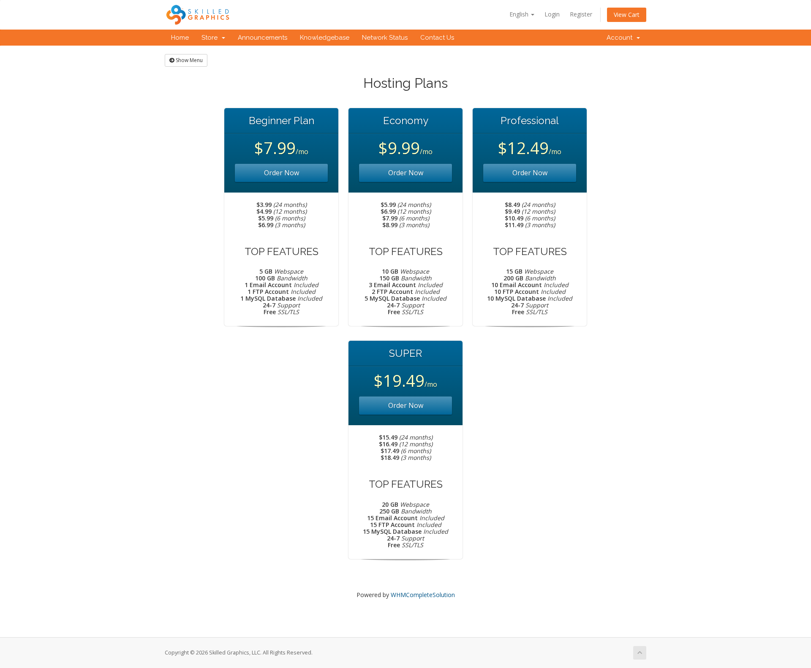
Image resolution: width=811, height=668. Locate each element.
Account (621, 37)
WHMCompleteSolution (423, 595)
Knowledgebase (324, 37)
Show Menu (188, 60)
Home (180, 37)
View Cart (627, 15)
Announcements (262, 37)
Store (211, 37)
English (519, 14)
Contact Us (437, 37)
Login (552, 14)
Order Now (281, 172)
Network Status (385, 37)
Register (581, 14)
